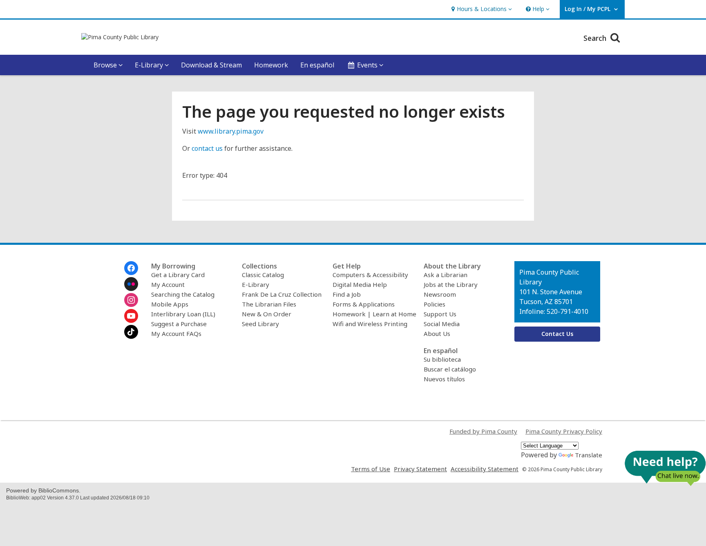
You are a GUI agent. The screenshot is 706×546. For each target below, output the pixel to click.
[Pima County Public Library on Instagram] (131, 300)
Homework (271, 64)
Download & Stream (211, 64)
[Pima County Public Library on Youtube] (131, 316)
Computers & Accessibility (370, 275)
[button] (480, 9)
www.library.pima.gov (231, 131)
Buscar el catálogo (450, 369)
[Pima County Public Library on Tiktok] (131, 332)
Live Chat (665, 468)
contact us (207, 148)
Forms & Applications (364, 304)
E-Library (255, 284)
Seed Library (260, 324)
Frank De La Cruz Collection (282, 294)
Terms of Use (370, 469)
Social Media (442, 324)
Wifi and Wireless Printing (370, 324)
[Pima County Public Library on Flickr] (131, 284)
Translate (588, 455)
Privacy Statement (420, 469)
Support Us (440, 314)
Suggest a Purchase (179, 324)
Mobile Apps (169, 304)
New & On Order (266, 314)
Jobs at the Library (451, 284)
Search (595, 38)
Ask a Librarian (445, 275)
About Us (437, 333)
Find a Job (347, 294)
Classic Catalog (263, 275)
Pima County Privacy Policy (563, 431)
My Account (168, 284)
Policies (434, 304)
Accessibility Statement (484, 469)
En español (317, 64)
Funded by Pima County (483, 431)
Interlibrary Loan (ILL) (183, 314)
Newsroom (440, 294)
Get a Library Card (178, 275)
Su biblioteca (442, 359)
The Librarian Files (269, 304)
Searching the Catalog (182, 294)
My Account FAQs (176, 333)
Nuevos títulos (444, 379)
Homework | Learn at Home (374, 314)
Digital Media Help (360, 284)
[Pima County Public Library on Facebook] (131, 268)
